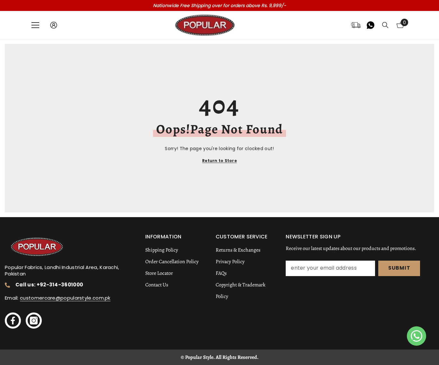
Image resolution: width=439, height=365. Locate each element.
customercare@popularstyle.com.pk (65, 297)
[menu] (35, 25)
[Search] (385, 25)
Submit (399, 268)
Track (355, 25)
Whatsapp (370, 25)
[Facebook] (13, 320)
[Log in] (53, 25)
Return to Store (219, 160)
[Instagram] (34, 320)
